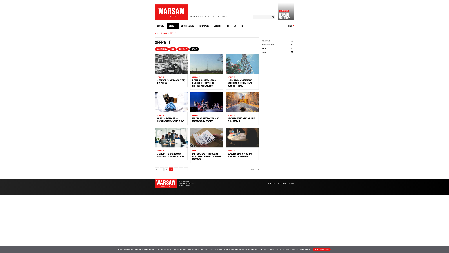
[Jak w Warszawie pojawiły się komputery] (171, 64)
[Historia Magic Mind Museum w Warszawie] (242, 102)
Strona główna (161, 33)
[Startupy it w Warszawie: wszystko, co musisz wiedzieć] (171, 137)
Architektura (284, 11)
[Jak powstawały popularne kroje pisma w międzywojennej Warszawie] (206, 137)
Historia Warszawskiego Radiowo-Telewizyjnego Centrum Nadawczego (204, 83)
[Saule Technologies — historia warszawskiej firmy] (171, 102)
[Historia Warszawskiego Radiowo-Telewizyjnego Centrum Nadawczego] (206, 64)
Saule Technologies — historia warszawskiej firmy (170, 120)
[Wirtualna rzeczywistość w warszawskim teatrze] (206, 102)
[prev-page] (157, 169)
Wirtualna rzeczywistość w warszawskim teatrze (205, 120)
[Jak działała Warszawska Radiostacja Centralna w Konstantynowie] (242, 64)
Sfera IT (194, 49)
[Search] (273, 17)
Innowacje (183, 49)
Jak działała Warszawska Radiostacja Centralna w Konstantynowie (240, 83)
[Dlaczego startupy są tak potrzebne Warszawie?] (242, 137)
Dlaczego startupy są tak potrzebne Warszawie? (240, 155)
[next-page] (186, 169)
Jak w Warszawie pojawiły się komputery (171, 81)
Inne (172, 49)
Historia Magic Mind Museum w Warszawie (241, 120)
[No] (446, 249)
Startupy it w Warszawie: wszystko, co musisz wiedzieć (170, 155)
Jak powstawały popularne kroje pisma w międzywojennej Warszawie (206, 156)
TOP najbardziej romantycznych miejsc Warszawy (284, 16)
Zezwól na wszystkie (322, 249)
